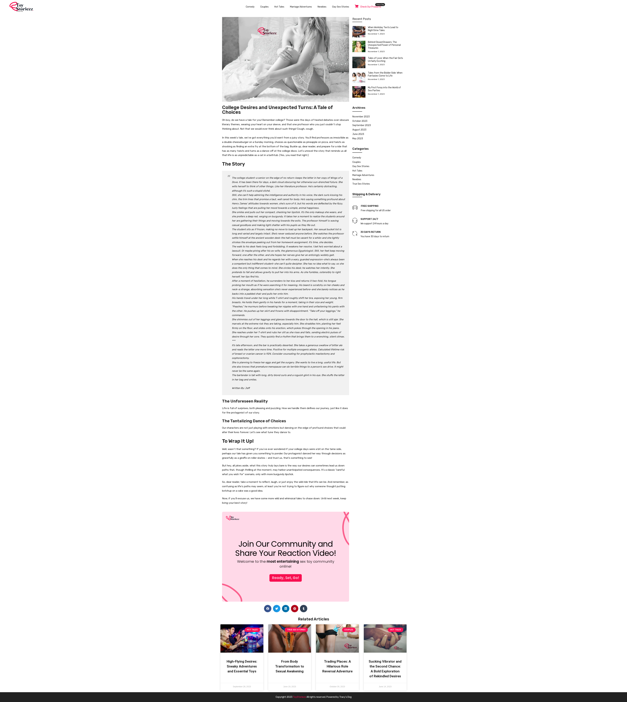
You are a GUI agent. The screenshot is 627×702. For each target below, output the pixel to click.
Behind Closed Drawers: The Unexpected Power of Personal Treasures (384, 45)
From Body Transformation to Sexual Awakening (289, 666)
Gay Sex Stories (340, 6)
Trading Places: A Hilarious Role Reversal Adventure (337, 666)
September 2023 (361, 125)
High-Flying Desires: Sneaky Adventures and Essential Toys (242, 666)
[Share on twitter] (276, 608)
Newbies (322, 6)
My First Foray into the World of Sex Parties (384, 89)
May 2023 (357, 138)
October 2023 (359, 121)
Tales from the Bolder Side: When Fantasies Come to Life (385, 74)
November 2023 (361, 116)
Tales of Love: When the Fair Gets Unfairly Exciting (385, 59)
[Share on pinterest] (294, 608)
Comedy (250, 6)
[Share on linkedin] (285, 608)
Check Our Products (370, 6)
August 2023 (359, 129)
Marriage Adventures (301, 6)
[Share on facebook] (267, 608)
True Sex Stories (361, 183)
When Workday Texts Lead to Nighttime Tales (383, 29)
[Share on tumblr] (303, 608)
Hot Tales (279, 6)
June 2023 (358, 134)
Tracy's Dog (345, 697)
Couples (264, 6)
